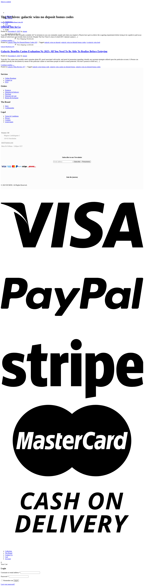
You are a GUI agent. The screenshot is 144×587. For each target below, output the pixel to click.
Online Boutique (10, 78)
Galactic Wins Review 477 (7, 46)
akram (25, 31)
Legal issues (9, 122)
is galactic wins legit (93, 42)
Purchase (8, 94)
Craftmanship (9, 108)
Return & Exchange (11, 98)
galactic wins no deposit (52, 42)
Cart (6, 24)
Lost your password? (8, 584)
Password (5, 576)
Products (8, 90)
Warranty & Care (10, 96)
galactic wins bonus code (41, 67)
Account (8, 25)
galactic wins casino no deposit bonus (62, 67)
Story (7, 106)
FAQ (6, 82)
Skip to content (6, 2)
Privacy (7, 118)
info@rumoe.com (7, 143)
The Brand (8, 18)
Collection (8, 16)
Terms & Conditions (12, 116)
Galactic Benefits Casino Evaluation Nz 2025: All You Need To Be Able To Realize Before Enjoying (54, 51)
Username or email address (10, 572)
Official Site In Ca (11, 27)
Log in (16, 580)
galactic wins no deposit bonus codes (73, 42)
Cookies (8, 120)
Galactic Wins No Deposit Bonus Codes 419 (22, 42)
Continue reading (7, 40)
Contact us (8, 80)
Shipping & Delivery (12, 92)
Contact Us (9, 22)
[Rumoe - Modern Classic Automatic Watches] (32, 9)
